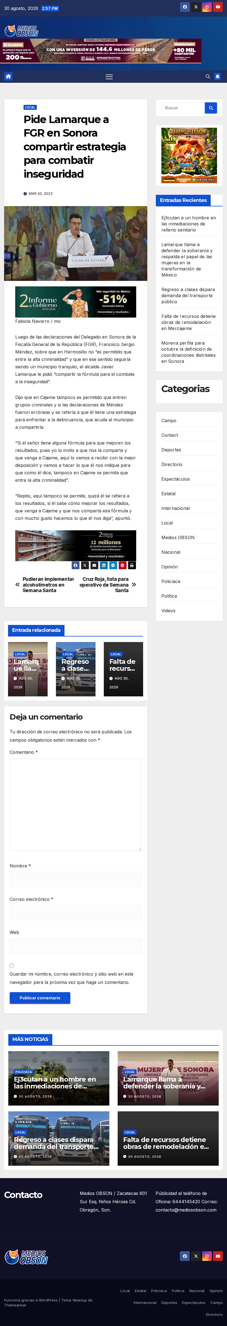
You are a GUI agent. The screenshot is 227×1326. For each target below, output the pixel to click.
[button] (208, 76)
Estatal (168, 493)
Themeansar (15, 1305)
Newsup (80, 1300)
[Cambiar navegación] (109, 76)
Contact (169, 435)
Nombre (20, 866)
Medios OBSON (178, 537)
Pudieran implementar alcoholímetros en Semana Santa (48, 584)
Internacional (175, 508)
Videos (168, 610)
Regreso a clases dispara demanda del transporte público (188, 295)
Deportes (171, 449)
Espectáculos (175, 479)
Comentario (24, 752)
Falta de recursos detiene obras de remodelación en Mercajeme (188, 322)
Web (14, 932)
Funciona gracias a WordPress (31, 1300)
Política (169, 596)
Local (30, 107)
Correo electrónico (31, 899)
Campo (169, 420)
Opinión (169, 566)
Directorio (172, 464)
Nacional (170, 552)
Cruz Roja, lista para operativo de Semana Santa (104, 584)
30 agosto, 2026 (35, 1096)
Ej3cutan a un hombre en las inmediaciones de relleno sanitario (188, 224)
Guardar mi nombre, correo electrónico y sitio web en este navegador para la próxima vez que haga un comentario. (71, 978)
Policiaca (170, 581)
